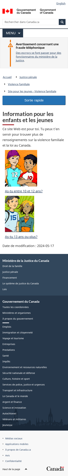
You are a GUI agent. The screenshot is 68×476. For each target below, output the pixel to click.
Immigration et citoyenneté (17, 332)
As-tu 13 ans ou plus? (21, 236)
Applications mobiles (16, 444)
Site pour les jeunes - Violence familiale (32, 91)
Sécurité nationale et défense (18, 373)
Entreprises (8, 344)
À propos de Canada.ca (18, 449)
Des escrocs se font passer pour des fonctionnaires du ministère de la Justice (38, 56)
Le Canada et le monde (15, 396)
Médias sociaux (13, 438)
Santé (5, 355)
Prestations (8, 349)
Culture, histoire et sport (16, 378)
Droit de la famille (12, 266)
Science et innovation (14, 407)
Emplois (6, 326)
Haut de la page (11, 469)
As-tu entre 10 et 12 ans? (24, 191)
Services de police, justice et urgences (23, 384)
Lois (4, 289)
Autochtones (9, 413)
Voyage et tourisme (13, 338)
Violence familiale (19, 84)
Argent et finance (12, 401)
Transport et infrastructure (17, 390)
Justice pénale (28, 77)
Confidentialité (13, 461)
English (61, 3)
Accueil (7, 77)
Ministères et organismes (16, 312)
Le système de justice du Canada (20, 283)
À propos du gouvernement (17, 318)
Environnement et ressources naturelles (24, 367)
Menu (12, 34)
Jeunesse (7, 425)
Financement (9, 277)
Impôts (6, 361)
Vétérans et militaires (14, 419)
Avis (7, 455)
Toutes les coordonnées (15, 307)
